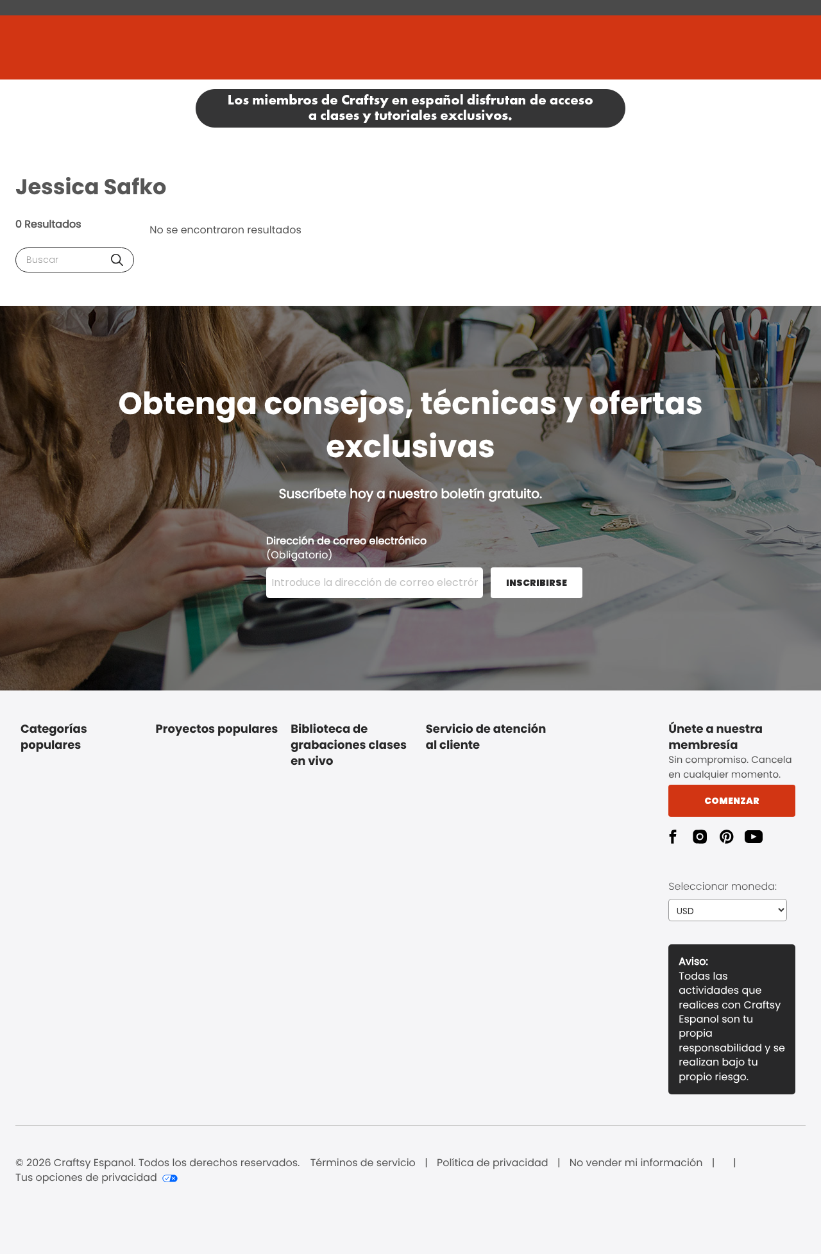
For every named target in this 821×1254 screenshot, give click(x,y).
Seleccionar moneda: (722, 886)
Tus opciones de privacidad (86, 1178)
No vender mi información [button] (636, 1163)
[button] (117, 260)
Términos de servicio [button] (363, 1163)
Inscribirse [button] (536, 582)
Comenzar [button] (731, 800)
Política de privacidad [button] (492, 1163)
